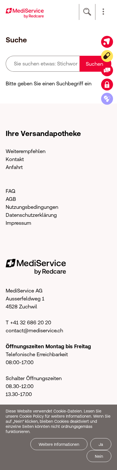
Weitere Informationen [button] (59, 444)
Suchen (94, 64)
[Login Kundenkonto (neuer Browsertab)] (107, 84)
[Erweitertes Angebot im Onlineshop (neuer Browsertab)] (107, 42)
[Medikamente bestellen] (107, 99)
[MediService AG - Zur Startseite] (25, 12)
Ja (101, 444)
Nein (99, 456)
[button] (103, 12)
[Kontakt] (107, 70)
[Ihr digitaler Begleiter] (107, 56)
